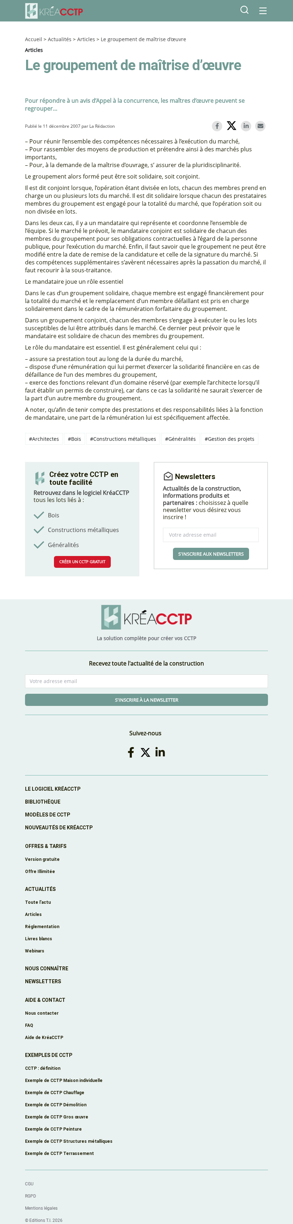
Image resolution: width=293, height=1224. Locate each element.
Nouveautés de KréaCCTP (59, 827)
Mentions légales (41, 1208)
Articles (86, 39)
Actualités (59, 39)
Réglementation (42, 926)
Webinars (34, 951)
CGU (29, 1183)
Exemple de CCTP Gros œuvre (56, 1117)
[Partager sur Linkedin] (247, 126)
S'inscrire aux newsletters (211, 554)
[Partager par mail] (261, 126)
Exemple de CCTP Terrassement (59, 1153)
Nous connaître (46, 968)
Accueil (33, 39)
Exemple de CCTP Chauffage (54, 1092)
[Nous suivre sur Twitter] (146, 752)
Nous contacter (42, 1013)
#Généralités (180, 438)
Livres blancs (38, 938)
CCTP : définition (42, 1068)
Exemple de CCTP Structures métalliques (69, 1141)
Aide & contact (45, 1000)
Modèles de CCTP (47, 814)
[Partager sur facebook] (218, 126)
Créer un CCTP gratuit (82, 561)
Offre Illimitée (40, 871)
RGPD (30, 1196)
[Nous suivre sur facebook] (132, 752)
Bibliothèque (42, 802)
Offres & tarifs (45, 846)
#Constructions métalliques (123, 438)
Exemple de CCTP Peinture (53, 1129)
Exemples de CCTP (48, 1055)
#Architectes (44, 438)
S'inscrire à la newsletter (146, 700)
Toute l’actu (38, 902)
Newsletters (43, 981)
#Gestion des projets (229, 438)
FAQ (29, 1025)
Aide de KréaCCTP (44, 1037)
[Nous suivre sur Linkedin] (161, 752)
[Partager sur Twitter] (232, 126)
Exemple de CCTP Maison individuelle (64, 1080)
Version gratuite (42, 859)
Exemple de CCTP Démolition (55, 1104)
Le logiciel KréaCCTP (52, 789)
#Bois (74, 438)
